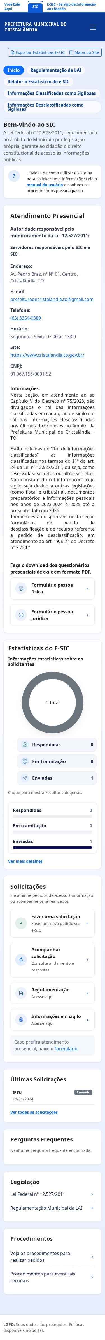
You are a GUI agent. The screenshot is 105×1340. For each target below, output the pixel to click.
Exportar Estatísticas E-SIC (40, 52)
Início (14, 70)
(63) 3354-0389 (25, 318)
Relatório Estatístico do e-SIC (38, 81)
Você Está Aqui (12, 6)
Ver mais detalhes (25, 861)
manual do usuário (45, 184)
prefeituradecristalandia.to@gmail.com (52, 299)
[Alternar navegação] (93, 27)
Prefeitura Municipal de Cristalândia (35, 27)
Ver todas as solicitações (34, 1112)
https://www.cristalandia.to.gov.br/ (47, 355)
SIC (35, 6)
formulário (66, 1049)
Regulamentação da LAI (56, 70)
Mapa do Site (86, 52)
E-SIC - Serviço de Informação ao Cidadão (71, 6)
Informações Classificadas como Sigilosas (52, 93)
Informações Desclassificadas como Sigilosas (45, 107)
